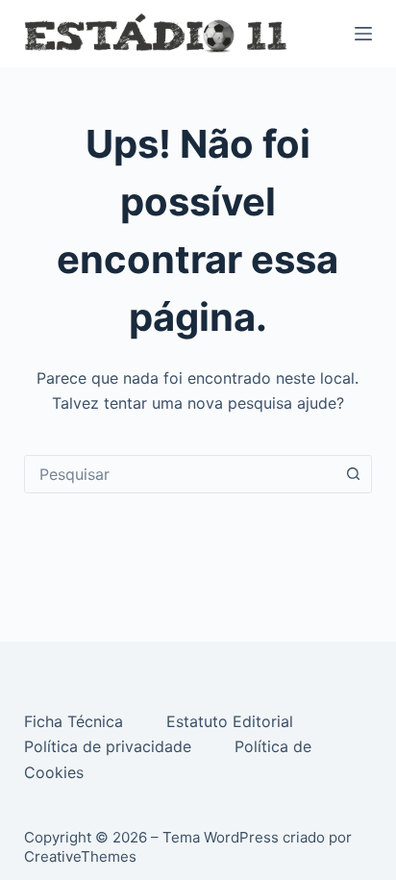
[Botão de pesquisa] (352, 474)
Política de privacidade (110, 746)
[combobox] (180, 474)
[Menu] (363, 33)
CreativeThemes (80, 856)
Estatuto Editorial (232, 721)
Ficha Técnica (76, 721)
